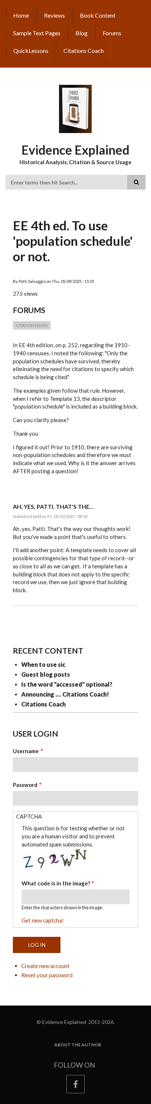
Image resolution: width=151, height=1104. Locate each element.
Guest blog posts (45, 674)
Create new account (45, 966)
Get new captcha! (43, 920)
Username (26, 751)
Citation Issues (32, 325)
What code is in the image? (56, 883)
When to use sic (43, 664)
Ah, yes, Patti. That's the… (53, 506)
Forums (112, 32)
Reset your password (47, 975)
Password (25, 784)
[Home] (75, 108)
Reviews (54, 15)
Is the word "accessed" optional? (67, 684)
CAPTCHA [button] (29, 816)
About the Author (77, 1045)
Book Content (97, 15)
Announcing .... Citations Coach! (65, 694)
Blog (82, 32)
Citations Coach (83, 50)
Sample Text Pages (36, 32)
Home (21, 15)
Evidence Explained (75, 149)
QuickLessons (30, 50)
